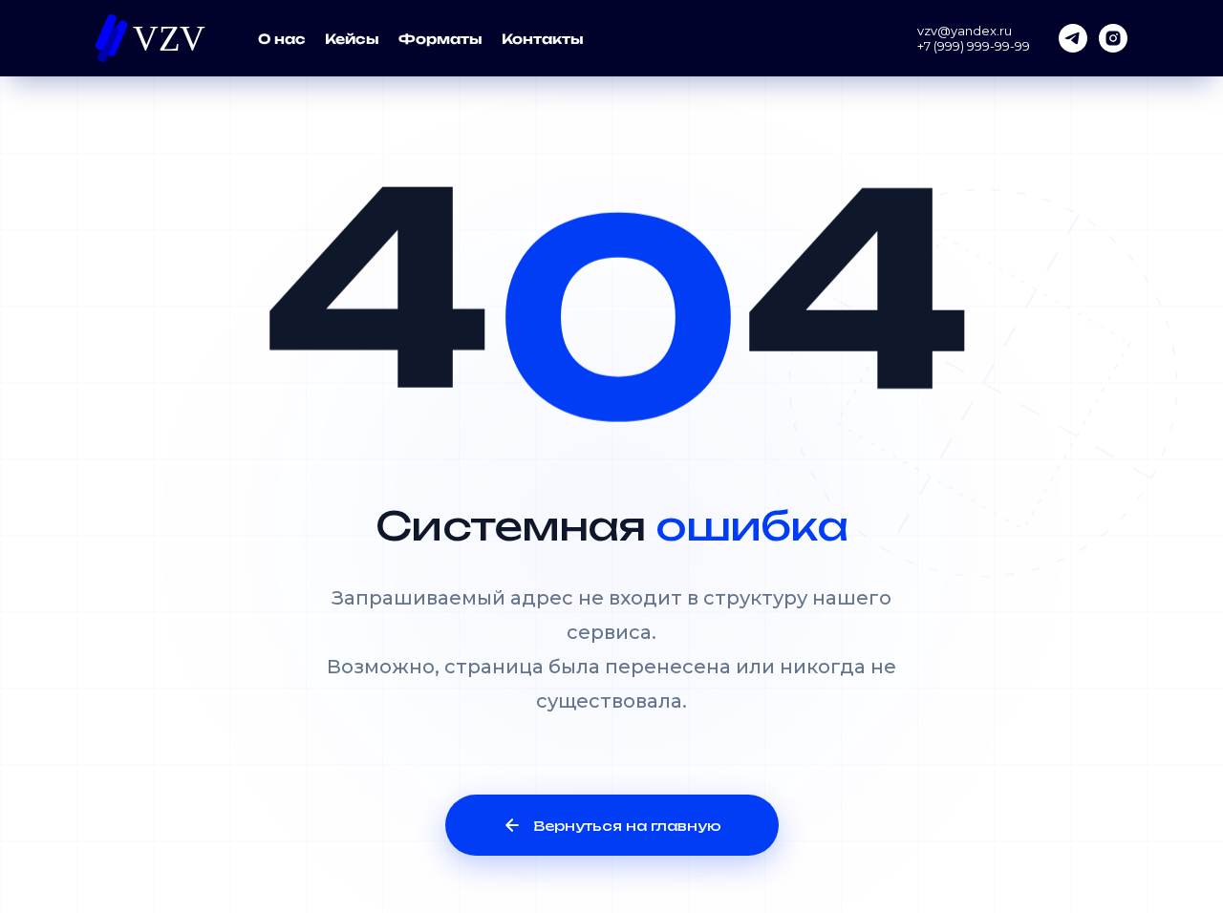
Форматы (440, 39)
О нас (282, 39)
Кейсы (352, 39)
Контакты (543, 39)
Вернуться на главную (627, 825)
